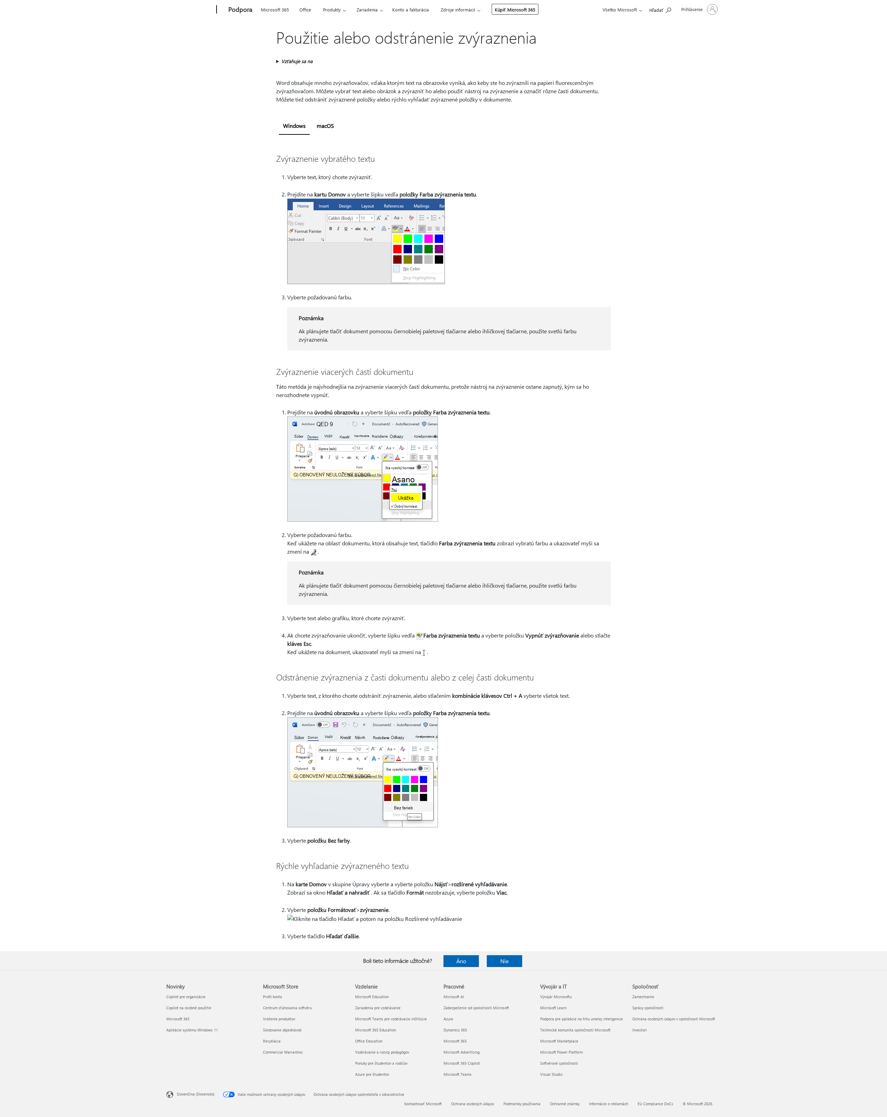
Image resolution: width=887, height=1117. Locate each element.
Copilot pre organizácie (185, 996)
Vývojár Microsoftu (556, 996)
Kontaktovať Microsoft (423, 1103)
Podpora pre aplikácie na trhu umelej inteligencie (581, 1018)
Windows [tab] (294, 125)
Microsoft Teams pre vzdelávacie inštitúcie (391, 1018)
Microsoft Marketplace (559, 1041)
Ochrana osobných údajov (472, 1103)
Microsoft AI (454, 996)
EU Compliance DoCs (655, 1103)
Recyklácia (272, 1041)
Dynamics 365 (455, 1029)
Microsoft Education (372, 996)
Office (305, 9)
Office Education (369, 1041)
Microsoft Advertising (462, 1052)
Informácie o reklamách (608, 1103)
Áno (461, 961)
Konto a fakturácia (410, 9)
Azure (448, 1018)
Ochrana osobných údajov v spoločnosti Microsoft (673, 1018)
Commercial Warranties (283, 1052)
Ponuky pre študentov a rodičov (381, 1063)
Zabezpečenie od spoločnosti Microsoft (476, 1007)
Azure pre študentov (372, 1074)
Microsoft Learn (553, 1007)
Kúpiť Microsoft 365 (515, 9)
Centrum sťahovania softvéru (287, 1007)
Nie (504, 961)
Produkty (332, 9)
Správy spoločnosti (648, 1007)
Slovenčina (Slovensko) (195, 1094)
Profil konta (272, 996)
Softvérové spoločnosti (559, 1063)
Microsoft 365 (275, 9)
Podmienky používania (522, 1103)
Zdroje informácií (458, 9)
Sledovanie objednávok (282, 1029)
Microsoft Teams (458, 1074)
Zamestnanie (643, 996)
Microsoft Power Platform (561, 1052)
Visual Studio (551, 1074)
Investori (639, 1029)
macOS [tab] (325, 125)
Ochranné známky (565, 1103)
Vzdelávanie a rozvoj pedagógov (382, 1052)
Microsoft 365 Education (375, 1029)
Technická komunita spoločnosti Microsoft (575, 1029)
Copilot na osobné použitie (188, 1007)
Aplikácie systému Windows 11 (192, 1029)
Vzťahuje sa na (297, 61)
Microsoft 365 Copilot (462, 1063)
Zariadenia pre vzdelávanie (378, 1007)
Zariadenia (367, 9)
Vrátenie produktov (279, 1018)
